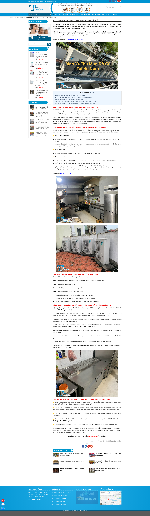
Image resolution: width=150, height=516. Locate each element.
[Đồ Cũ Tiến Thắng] (36, 7)
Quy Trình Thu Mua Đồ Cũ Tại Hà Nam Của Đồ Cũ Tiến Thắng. (70, 99)
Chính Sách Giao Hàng (59, 498)
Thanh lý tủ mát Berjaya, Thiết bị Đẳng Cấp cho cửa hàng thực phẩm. (107, 469)
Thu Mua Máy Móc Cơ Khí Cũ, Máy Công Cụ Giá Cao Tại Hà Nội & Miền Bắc (42, 127)
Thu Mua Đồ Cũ (73, 14)
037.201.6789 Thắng (40, 37)
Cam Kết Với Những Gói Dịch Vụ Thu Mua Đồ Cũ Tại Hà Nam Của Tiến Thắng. (74, 103)
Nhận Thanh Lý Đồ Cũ (87, 14)
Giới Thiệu (65, 14)
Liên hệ (115, 14)
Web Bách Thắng (84, 510)
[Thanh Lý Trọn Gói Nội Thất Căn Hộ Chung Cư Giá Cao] (56, 463)
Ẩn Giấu (92, 92)
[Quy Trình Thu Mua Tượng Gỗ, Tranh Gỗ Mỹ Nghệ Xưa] (56, 471)
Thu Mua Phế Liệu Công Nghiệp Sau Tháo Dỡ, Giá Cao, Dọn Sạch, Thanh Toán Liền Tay (41, 114)
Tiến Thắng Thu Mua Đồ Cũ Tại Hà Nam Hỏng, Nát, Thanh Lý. (70, 95)
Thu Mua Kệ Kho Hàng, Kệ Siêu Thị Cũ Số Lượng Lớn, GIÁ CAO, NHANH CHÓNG (42, 121)
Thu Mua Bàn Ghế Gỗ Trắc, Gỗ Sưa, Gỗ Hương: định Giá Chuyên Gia (108, 454)
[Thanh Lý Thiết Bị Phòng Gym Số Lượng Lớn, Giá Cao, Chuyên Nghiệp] (56, 456)
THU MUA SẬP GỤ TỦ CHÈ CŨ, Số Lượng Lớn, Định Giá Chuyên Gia (108, 462)
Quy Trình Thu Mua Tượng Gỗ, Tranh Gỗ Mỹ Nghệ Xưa (72, 469)
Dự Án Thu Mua (99, 14)
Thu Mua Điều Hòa (65, 173)
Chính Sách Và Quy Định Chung (62, 492)
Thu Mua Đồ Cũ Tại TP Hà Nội (73, 39)
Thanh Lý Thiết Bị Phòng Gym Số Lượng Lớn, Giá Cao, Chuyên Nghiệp (41, 107)
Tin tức (108, 14)
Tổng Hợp (19, 17)
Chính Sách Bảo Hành (59, 504)
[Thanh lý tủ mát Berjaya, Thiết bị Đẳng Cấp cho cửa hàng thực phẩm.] (92, 471)
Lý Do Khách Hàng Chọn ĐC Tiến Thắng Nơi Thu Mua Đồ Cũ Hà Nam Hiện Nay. (75, 101)
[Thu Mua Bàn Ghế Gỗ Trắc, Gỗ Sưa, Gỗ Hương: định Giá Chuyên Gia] (92, 456)
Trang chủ (57, 14)
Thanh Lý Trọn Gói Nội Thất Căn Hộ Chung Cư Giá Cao (72, 462)
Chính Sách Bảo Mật (59, 501)
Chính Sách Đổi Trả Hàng (60, 495)
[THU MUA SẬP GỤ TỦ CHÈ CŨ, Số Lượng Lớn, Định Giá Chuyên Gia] (92, 463)
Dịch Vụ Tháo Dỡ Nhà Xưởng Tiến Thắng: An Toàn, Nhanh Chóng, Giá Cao (41, 134)
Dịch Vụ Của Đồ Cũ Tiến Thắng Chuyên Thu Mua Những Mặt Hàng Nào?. (73, 97)
